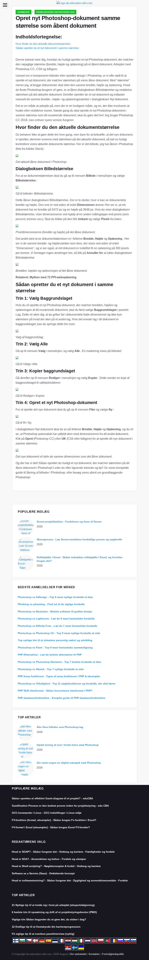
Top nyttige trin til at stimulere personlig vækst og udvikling (55, 640)
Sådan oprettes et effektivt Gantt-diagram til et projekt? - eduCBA (52, 798)
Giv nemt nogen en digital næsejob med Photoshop (69, 762)
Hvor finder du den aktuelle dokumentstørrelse (43, 43)
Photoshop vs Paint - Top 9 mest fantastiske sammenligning (55, 647)
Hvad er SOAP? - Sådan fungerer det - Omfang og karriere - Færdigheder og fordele (63, 851)
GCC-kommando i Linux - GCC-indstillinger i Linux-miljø (46, 812)
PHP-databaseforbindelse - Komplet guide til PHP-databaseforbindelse (61, 697)
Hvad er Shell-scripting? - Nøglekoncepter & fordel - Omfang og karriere (56, 866)
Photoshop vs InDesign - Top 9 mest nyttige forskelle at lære (55, 597)
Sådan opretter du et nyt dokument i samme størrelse (47, 48)
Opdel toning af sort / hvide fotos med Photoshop (68, 744)
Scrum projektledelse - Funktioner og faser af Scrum (69, 521)
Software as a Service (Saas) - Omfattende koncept (43, 873)
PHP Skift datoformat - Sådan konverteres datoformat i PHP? (55, 690)
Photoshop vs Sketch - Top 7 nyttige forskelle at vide (51, 669)
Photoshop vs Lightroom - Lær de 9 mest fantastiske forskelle (56, 618)
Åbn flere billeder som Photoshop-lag (60, 727)
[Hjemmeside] (74, 2)
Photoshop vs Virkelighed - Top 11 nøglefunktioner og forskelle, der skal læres (66, 683)
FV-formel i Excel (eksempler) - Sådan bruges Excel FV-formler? (51, 827)
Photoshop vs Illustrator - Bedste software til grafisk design (55, 611)
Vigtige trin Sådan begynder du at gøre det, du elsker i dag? (49, 919)
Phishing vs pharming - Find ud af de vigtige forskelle (51, 604)
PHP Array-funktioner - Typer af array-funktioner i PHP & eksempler (59, 676)
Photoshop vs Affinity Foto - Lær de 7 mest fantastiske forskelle (57, 625)
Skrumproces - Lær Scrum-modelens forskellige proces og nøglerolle (79, 539)
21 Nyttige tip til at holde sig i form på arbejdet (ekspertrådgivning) (53, 905)
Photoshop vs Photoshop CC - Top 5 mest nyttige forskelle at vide (59, 633)
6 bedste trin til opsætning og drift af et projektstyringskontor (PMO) (54, 912)
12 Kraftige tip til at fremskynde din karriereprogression (46, 926)
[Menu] (5, 5)
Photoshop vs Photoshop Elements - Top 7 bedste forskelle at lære (59, 661)
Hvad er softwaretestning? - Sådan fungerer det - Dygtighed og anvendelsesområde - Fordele (70, 880)
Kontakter (94, 954)
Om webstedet (78, 954)
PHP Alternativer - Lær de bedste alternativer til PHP (50, 654)
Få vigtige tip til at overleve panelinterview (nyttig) (43, 933)
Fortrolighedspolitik (113, 954)
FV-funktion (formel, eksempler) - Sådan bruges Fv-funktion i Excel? (54, 820)
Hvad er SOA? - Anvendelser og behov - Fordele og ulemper (49, 859)
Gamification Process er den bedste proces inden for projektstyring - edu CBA (60, 805)
